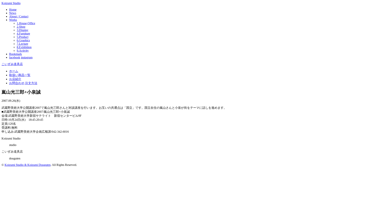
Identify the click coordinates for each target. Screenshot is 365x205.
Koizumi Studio (11, 3)
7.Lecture (22, 43)
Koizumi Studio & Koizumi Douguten (28, 164)
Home (13, 9)
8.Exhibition (24, 47)
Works (13, 19)
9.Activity (23, 50)
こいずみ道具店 (12, 64)
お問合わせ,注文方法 (23, 83)
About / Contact (18, 16)
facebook (14, 57)
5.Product (22, 37)
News (12, 13)
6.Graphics (23, 40)
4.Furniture (23, 33)
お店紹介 (15, 79)
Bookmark (15, 54)
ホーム (13, 71)
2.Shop (21, 26)
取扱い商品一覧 (19, 75)
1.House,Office (26, 23)
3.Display (22, 30)
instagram (27, 57)
